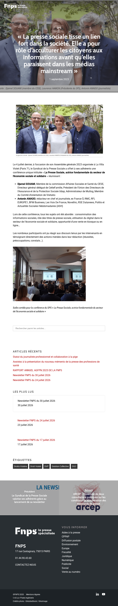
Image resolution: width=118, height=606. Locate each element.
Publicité (66, 564)
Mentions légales (33, 594)
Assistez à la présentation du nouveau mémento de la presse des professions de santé (56, 363)
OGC (74, 466)
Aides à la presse (71, 532)
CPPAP (65, 536)
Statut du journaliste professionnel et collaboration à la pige (45, 356)
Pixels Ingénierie (27, 598)
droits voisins (20, 466)
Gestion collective (60, 466)
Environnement (70, 544)
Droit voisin (35, 466)
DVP (46, 466)
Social (65, 568)
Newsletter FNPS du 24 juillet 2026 (31, 380)
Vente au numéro (71, 571)
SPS (59, 27)
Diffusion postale (71, 540)
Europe (65, 548)
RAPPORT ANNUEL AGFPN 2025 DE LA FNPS (37, 370)
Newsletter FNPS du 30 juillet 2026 (31, 375)
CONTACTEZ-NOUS (25, 564)
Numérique (68, 560)
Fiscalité (66, 552)
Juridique (67, 556)
